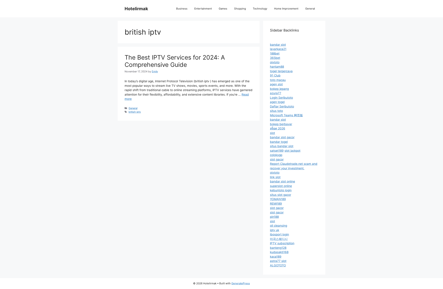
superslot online (281, 186)
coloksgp (276, 155)
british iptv (135, 111)
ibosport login (279, 234)
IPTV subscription (282, 243)
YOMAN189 (278, 199)
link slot (275, 177)
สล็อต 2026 (277, 128)
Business (181, 8)
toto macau (278, 80)
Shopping (240, 8)
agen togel (277, 102)
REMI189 (276, 203)
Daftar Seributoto (282, 106)
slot (272, 133)
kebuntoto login (281, 190)
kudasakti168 (279, 252)
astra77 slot (278, 261)
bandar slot (278, 44)
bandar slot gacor (282, 137)
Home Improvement (286, 8)
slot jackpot (292, 150)
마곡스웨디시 (279, 239)
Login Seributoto (281, 97)
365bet (275, 58)
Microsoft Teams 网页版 (286, 115)
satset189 (277, 150)
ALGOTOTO (278, 265)
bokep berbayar (281, 124)
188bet (274, 53)
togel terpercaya (281, 71)
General (310, 8)
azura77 (275, 93)
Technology (260, 8)
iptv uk (274, 230)
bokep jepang (279, 89)
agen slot (276, 84)
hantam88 (277, 66)
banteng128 (278, 248)
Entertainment (203, 8)
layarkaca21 (278, 49)
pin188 (274, 217)
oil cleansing (278, 225)
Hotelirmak (136, 8)
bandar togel (279, 142)
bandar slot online (282, 181)
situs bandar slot (281, 146)
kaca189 (275, 256)
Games (223, 8)
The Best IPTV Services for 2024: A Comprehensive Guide (175, 61)
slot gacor (277, 159)
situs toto (276, 111)
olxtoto (274, 62)
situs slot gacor (280, 195)
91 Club (275, 75)
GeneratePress (240, 283)
